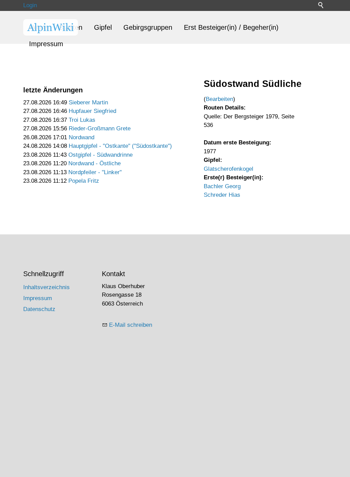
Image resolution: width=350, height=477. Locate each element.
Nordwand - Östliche (94, 163)
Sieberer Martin (88, 102)
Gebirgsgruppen (147, 27)
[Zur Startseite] (50, 27)
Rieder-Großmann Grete (100, 128)
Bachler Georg (222, 186)
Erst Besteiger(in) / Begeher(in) (231, 27)
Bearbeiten (219, 99)
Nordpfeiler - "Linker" (95, 172)
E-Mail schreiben (130, 325)
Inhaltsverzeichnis (46, 287)
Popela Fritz (83, 181)
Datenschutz (39, 309)
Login (30, 5)
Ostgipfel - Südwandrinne (100, 155)
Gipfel (103, 27)
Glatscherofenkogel (228, 169)
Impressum (46, 44)
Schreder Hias (222, 195)
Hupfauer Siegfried (92, 111)
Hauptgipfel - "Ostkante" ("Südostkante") (120, 146)
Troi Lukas (82, 120)
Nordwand (81, 137)
